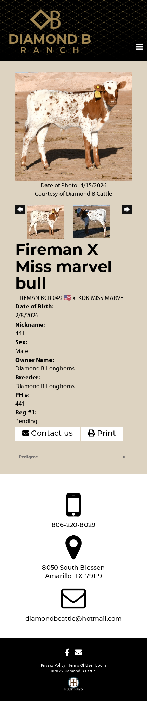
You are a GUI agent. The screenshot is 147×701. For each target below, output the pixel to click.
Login (100, 665)
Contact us (51, 433)
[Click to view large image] (73, 125)
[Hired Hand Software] (73, 687)
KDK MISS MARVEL (102, 298)
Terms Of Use (80, 665)
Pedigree (28, 457)
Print (105, 433)
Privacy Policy (53, 665)
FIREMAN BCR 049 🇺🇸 (43, 298)
